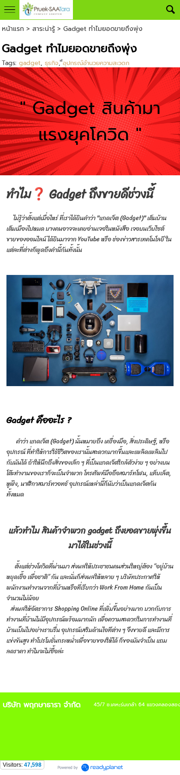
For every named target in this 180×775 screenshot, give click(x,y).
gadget (30, 63)
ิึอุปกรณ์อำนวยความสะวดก (96, 63)
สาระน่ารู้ (43, 29)
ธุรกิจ (52, 63)
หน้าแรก (13, 29)
